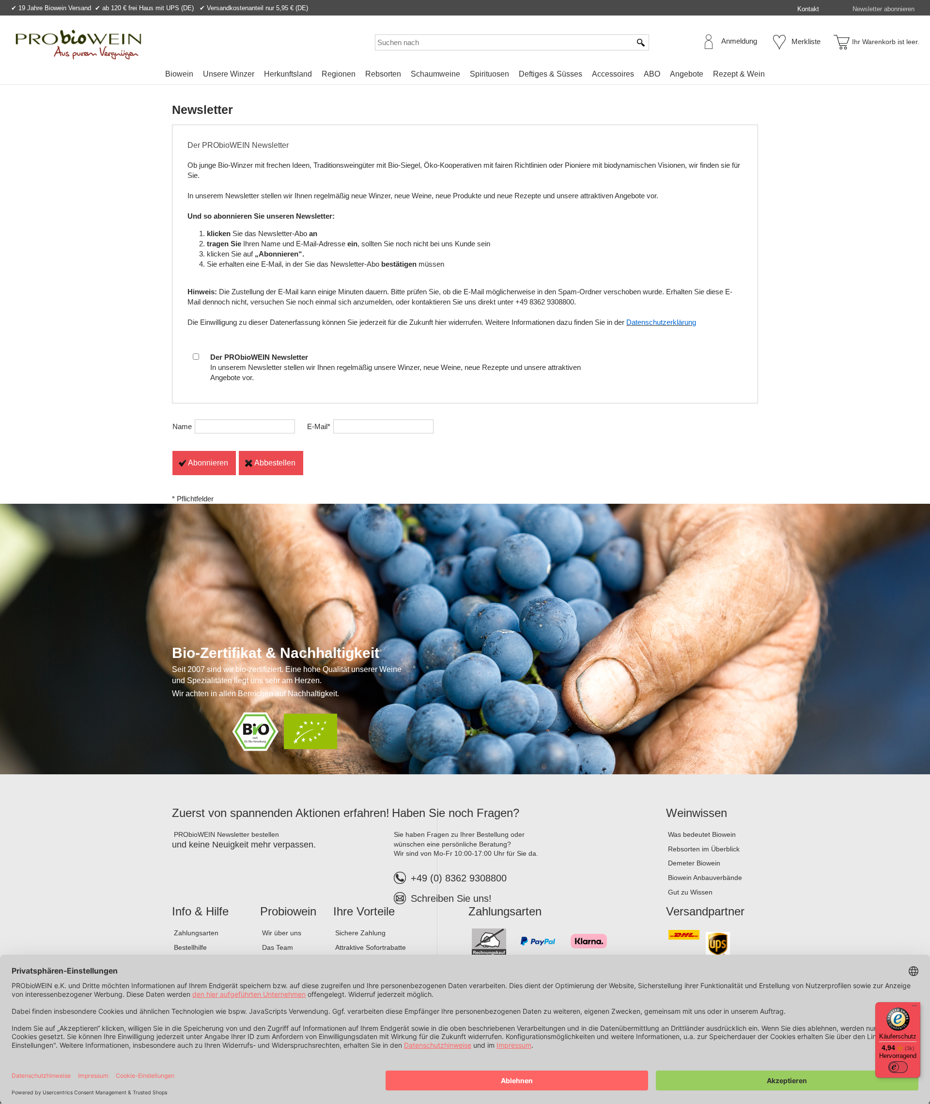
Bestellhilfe (190, 947)
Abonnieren (208, 463)
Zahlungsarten (196, 933)
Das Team (277, 947)
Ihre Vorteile (364, 911)
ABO (652, 74)
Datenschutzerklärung (661, 322)
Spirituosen (489, 74)
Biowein (179, 74)
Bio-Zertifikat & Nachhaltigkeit (275, 653)
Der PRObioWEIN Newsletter (238, 145)
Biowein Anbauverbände (705, 877)
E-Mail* (318, 426)
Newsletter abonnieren (883, 9)
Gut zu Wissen (690, 892)
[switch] (898, 1067)
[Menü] (914, 1008)
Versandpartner (705, 911)
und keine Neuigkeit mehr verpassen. (244, 844)
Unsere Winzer (228, 74)
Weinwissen (696, 812)
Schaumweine (435, 74)
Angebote (686, 74)
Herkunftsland (288, 74)
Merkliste (806, 41)
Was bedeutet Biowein (702, 834)
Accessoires (613, 74)
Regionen (339, 74)
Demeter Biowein (694, 863)
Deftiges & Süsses (550, 74)
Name (182, 426)
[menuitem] (179, 74)
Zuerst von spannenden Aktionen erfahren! (280, 812)
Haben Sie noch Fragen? (455, 812)
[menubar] (465, 75)
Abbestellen (274, 463)
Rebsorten (383, 74)
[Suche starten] (641, 42)
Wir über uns (281, 933)
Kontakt (808, 9)
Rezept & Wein (739, 74)
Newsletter (202, 109)
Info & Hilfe (200, 911)
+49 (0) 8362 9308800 (459, 878)
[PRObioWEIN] (78, 44)
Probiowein (288, 911)
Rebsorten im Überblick (704, 849)
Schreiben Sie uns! (451, 898)
